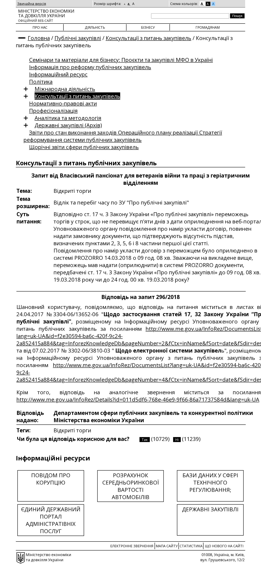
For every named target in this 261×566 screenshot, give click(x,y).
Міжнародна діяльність (65, 88)
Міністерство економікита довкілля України (46, 15)
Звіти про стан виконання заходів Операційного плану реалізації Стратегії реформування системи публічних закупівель (123, 136)
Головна (39, 38)
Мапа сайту (167, 546)
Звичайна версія (31, 3)
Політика (41, 81)
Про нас (39, 27)
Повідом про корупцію (50, 479)
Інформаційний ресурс (58, 74)
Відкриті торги (72, 430)
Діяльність (95, 27)
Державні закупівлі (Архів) (68, 125)
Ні (177, 439)
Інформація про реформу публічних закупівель (90, 67)
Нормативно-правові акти (63, 103)
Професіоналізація (53, 110)
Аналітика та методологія (68, 117)
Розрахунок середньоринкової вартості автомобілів (130, 486)
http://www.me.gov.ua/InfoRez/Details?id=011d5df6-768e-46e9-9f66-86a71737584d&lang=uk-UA (137, 399)
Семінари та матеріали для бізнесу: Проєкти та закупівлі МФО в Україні (121, 59)
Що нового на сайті (224, 546)
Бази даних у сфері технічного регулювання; (210, 482)
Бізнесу (148, 27)
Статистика (191, 546)
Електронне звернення (131, 546)
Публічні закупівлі (77, 38)
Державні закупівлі (210, 509)
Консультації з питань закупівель (148, 38)
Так (145, 439)
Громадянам (207, 27)
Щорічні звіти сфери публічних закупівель (84, 147)
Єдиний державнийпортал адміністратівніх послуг (50, 520)
